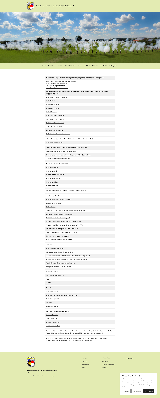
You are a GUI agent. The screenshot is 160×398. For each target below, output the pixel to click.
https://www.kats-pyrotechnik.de (57, 88)
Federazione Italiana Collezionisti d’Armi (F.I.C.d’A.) (62, 232)
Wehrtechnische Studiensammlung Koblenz (60, 263)
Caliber (48, 283)
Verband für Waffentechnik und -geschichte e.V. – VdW (64, 225)
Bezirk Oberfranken (52, 104)
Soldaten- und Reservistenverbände (58, 134)
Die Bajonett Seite (52, 306)
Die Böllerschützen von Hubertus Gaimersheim (61, 151)
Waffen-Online (50, 207)
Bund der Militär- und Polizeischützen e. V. (60, 240)
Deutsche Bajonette (52, 299)
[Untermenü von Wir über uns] (75, 65)
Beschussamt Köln (52, 171)
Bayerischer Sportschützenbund (56, 97)
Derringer (49, 302)
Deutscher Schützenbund (54, 130)
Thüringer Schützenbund (54, 126)
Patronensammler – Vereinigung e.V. (58, 218)
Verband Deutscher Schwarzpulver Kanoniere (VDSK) (63, 221)
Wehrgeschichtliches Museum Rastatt (58, 266)
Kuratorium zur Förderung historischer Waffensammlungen (65, 210)
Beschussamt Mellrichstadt (55, 175)
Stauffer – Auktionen (53, 322)
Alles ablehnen (137, 391)
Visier (48, 279)
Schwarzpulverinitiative (53, 203)
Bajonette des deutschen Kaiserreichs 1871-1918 (62, 295)
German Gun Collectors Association (58, 236)
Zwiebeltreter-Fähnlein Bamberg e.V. (58, 158)
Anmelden (129, 358)
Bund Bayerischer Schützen (55, 115)
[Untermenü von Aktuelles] (55, 65)
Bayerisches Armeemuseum (55, 248)
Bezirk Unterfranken (52, 108)
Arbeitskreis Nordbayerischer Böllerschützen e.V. (55, 6)
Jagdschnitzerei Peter (53, 326)
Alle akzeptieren (148, 391)
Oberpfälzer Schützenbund (55, 119)
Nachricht (103, 338)
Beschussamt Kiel (52, 167)
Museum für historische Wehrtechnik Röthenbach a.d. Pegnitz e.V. (68, 256)
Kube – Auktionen (52, 318)
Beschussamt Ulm (52, 186)
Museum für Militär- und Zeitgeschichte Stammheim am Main (66, 259)
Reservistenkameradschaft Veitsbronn (58, 199)
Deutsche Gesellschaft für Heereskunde (59, 214)
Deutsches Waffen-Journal (55, 275)
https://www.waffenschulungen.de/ (57, 83)
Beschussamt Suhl (52, 182)
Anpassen (126, 391)
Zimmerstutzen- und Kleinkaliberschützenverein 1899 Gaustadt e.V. (68, 155)
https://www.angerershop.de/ (56, 86)
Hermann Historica (52, 315)
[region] (138, 384)
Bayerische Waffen (52, 291)
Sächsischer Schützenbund (55, 123)
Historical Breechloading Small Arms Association (62, 229)
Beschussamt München (53, 178)
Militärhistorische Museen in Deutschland (59, 252)
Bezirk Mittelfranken (52, 101)
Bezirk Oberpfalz (51, 112)
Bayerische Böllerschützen (54, 142)
